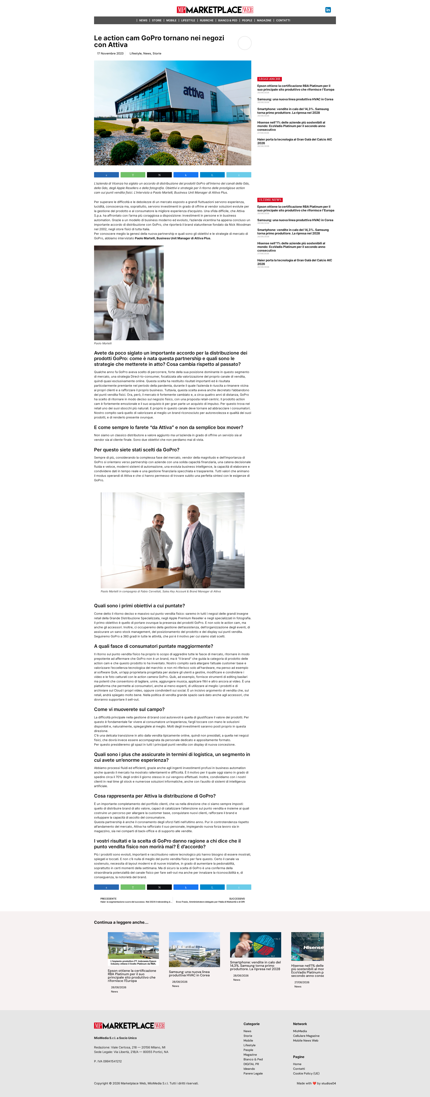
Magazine (264, 20)
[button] (296, 20)
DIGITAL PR (251, 1064)
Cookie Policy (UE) (306, 1073)
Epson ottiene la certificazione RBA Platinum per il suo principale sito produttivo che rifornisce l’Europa (295, 87)
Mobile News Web (305, 1040)
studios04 (328, 1083)
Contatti (283, 20)
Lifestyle (188, 20)
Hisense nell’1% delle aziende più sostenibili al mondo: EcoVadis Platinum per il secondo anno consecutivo (291, 126)
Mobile (171, 20)
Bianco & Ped (227, 20)
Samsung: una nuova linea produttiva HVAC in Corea (295, 99)
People (247, 20)
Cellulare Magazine (306, 1036)
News (143, 20)
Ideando (249, 1068)
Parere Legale (253, 1073)
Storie (157, 20)
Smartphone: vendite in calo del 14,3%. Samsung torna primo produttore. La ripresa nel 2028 (293, 110)
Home (297, 1064)
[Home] (133, 20)
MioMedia (300, 1031)
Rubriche (206, 20)
